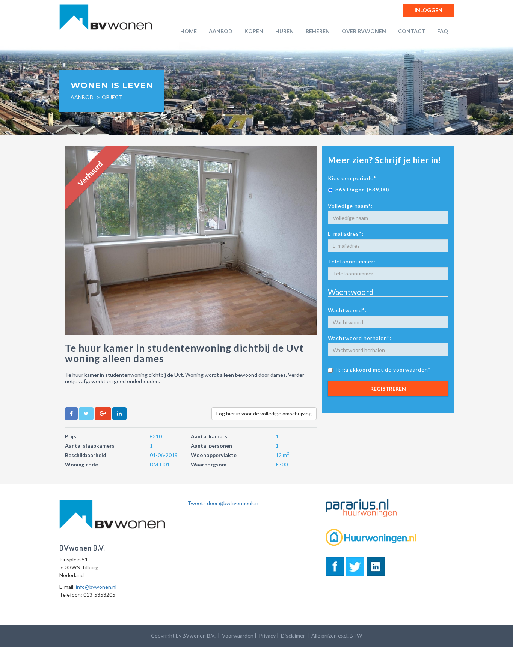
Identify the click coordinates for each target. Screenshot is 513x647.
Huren (284, 31)
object (112, 97)
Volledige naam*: (350, 206)
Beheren (318, 31)
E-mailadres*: (346, 233)
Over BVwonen (364, 31)
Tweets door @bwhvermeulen (222, 503)
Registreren (388, 388)
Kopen (253, 31)
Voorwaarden (237, 635)
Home (188, 31)
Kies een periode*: (353, 178)
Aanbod (220, 31)
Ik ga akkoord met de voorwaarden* (383, 369)
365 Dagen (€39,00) (362, 189)
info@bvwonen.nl (96, 587)
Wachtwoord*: (347, 310)
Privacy (267, 635)
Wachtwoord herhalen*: (360, 338)
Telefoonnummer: (352, 261)
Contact (411, 31)
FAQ (442, 31)
